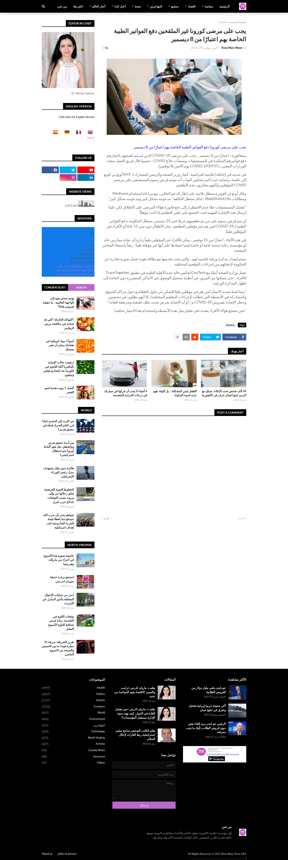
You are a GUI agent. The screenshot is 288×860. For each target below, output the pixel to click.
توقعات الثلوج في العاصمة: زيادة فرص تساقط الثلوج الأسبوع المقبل (61, 623)
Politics (73, 694)
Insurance (73, 756)
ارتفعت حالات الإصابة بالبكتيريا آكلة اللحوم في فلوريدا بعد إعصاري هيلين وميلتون (58, 368)
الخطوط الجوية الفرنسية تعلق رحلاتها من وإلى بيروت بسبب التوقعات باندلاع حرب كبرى (59, 496)
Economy (73, 706)
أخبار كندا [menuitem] (120, 6)
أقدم (106, 518)
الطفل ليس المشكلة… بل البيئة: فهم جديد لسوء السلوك (175, 393)
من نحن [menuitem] (62, 6)
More (90, 137)
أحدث (241, 518)
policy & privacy (67, 853)
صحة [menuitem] (138, 6)
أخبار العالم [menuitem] (98, 6)
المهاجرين (73, 725)
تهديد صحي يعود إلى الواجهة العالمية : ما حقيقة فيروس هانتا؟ (58, 302)
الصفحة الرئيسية (237, 22)
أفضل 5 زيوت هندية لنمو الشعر (59, 390)
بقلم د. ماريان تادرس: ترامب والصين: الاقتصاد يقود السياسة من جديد (134, 692)
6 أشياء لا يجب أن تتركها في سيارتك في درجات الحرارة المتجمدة (125, 393)
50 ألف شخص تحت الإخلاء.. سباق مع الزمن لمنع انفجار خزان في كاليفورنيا (224, 393)
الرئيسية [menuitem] (224, 6)
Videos (73, 762)
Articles (73, 744)
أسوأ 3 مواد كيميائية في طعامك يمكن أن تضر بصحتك (60, 345)
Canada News (73, 750)
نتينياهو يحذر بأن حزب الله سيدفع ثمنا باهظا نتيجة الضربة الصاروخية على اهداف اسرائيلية (58, 521)
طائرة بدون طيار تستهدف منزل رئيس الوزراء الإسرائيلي (58, 472)
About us (47, 853)
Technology (73, 731)
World (73, 712)
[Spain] (54, 133)
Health (81, 287)
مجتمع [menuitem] (175, 6)
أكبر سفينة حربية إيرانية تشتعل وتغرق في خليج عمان (207, 708)
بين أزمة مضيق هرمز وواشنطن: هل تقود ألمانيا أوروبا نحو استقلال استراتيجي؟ (59, 449)
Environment (73, 719)
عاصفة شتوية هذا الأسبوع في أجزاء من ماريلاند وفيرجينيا (59, 560)
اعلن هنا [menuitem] (78, 6)
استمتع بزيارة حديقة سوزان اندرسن (62, 579)
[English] (88, 133)
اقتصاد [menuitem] (192, 6)
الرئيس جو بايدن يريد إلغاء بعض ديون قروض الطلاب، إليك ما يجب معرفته (206, 728)
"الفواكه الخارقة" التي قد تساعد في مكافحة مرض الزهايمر (59, 323)
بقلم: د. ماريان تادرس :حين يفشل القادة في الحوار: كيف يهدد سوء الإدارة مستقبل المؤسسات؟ (135, 713)
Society (223, 22)
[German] (65, 133)
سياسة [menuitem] (209, 6)
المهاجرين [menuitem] (156, 6)
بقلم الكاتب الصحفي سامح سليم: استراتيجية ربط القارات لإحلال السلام (135, 735)
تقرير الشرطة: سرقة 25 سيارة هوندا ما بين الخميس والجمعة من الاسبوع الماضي (58, 648)
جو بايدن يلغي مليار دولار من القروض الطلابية (208, 690)
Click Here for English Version (76, 117)
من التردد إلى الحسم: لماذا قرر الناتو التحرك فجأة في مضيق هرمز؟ (58, 425)
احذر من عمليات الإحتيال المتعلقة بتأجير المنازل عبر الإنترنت (58, 599)
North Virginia (73, 737)
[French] (77, 133)
